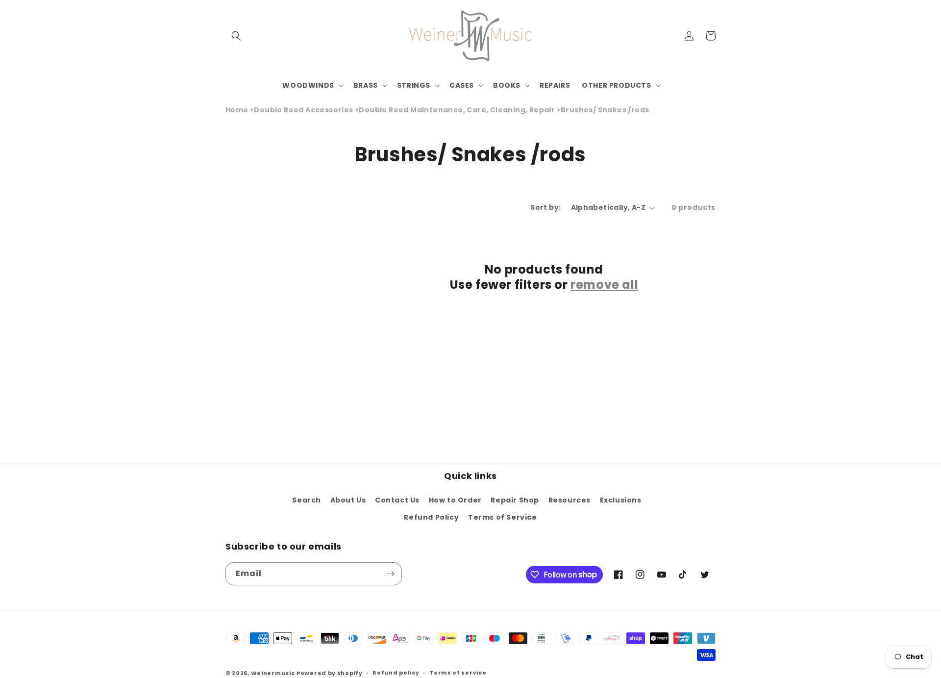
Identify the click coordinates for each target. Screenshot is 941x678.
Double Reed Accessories (303, 110)
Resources (569, 500)
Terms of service (457, 673)
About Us (348, 500)
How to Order (455, 500)
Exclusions (621, 500)
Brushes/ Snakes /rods (605, 110)
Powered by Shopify (330, 673)
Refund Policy (431, 517)
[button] (236, 36)
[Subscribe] (390, 573)
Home (236, 110)
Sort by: (545, 207)
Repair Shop (515, 500)
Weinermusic (273, 673)
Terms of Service (502, 517)
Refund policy (395, 673)
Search (306, 500)
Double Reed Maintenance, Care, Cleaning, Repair (457, 110)
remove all (604, 284)
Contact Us (397, 500)
